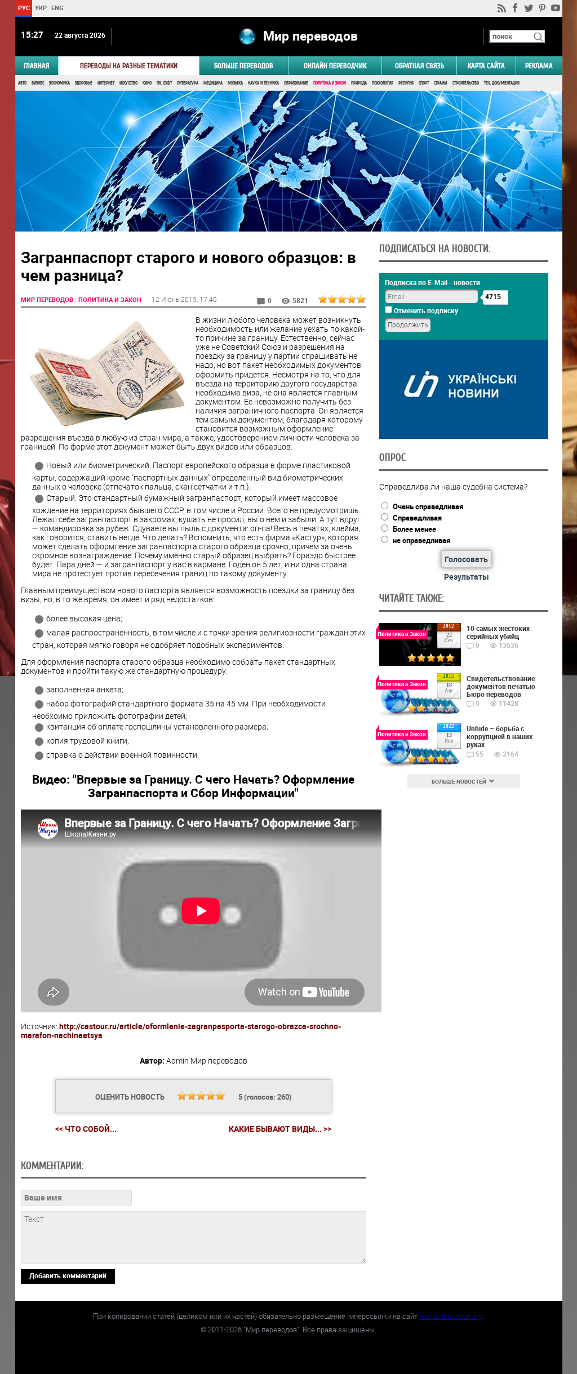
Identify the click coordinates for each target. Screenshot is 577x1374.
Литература (187, 83)
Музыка (235, 83)
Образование (296, 83)
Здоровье (83, 83)
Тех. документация (502, 83)
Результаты (466, 576)
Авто (22, 83)
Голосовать (466, 559)
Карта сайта (486, 65)
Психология (382, 83)
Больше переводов (243, 65)
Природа (359, 83)
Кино (147, 83)
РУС (23, 7)
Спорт (424, 83)
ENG (57, 7)
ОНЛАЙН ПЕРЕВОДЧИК (335, 65)
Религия (406, 83)
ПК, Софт (164, 83)
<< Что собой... (86, 1128)
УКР (40, 7)
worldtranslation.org (450, 1316)
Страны (440, 83)
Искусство (128, 83)
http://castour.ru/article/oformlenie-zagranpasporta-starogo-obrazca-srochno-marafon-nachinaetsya (181, 1030)
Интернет (105, 83)
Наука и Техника (263, 83)
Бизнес (38, 83)
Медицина (213, 83)
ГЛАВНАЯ (37, 65)
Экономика (59, 83)
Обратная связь (419, 65)
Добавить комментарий (67, 1275)
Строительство (465, 83)
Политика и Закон (329, 83)
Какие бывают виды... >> (280, 1128)
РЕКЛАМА (539, 65)
